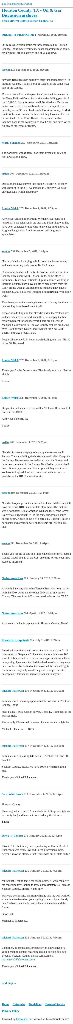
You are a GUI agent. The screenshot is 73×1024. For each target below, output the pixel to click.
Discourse (21, 1019)
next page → (9, 983)
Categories (19, 1004)
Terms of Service (55, 1004)
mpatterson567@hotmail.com (18, 959)
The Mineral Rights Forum (17, 3)
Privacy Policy (10, 1010)
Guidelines (35, 1004)
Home (5, 1004)
